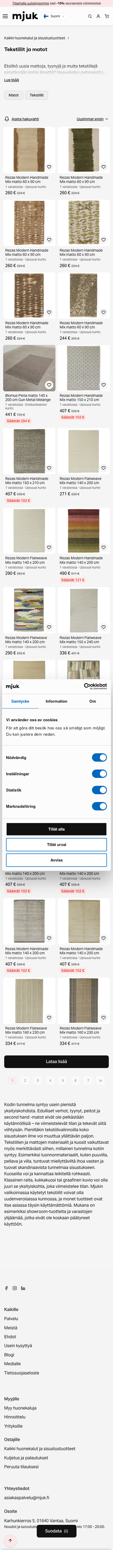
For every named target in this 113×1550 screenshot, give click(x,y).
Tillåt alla (56, 829)
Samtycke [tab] (20, 701)
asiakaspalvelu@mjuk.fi (26, 1497)
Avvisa (56, 860)
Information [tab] (56, 701)
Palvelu (11, 1318)
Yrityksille (13, 1426)
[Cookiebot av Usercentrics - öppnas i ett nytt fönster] (84, 686)
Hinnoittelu (14, 1417)
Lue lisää (11, 80)
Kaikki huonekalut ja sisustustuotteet (34, 38)
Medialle (12, 1364)
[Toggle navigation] (5, 16)
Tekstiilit (37, 95)
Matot (14, 95)
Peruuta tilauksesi (21, 1467)
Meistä (10, 1328)
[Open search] (90, 16)
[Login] (98, 16)
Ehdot (10, 1337)
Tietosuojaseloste (21, 1373)
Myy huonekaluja (20, 1408)
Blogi (9, 1355)
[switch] (99, 773)
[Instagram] (15, 1288)
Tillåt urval (56, 844)
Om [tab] (92, 701)
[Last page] (100, 1080)
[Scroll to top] (10, 1540)
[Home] (25, 16)
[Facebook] (6, 1288)
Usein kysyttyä (18, 1345)
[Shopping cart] (106, 16)
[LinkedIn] (23, 1288)
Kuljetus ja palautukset (26, 1458)
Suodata (53, 1531)
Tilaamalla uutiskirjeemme (30, 3)
